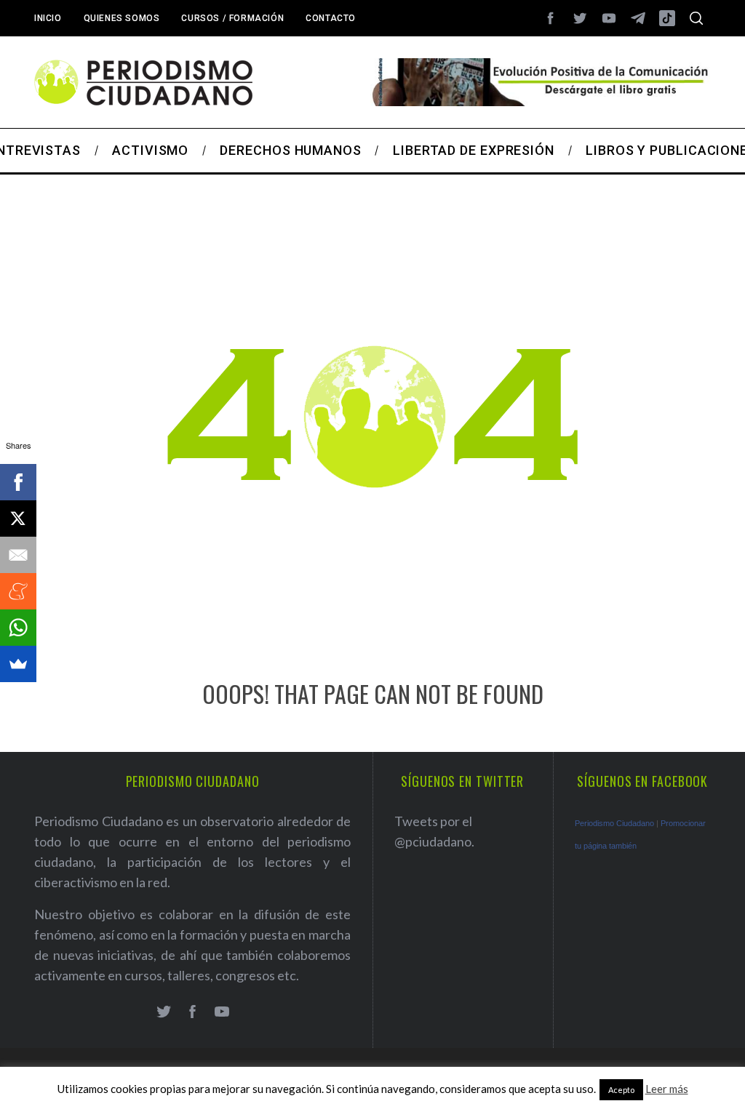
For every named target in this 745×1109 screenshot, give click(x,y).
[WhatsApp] (18, 627)
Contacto (331, 18)
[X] (18, 518)
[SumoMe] (18, 664)
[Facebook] (18, 482)
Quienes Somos (122, 18)
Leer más (666, 1088)
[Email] (18, 555)
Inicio (48, 18)
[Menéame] (18, 591)
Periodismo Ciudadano (614, 823)
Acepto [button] (621, 1089)
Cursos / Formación (232, 18)
